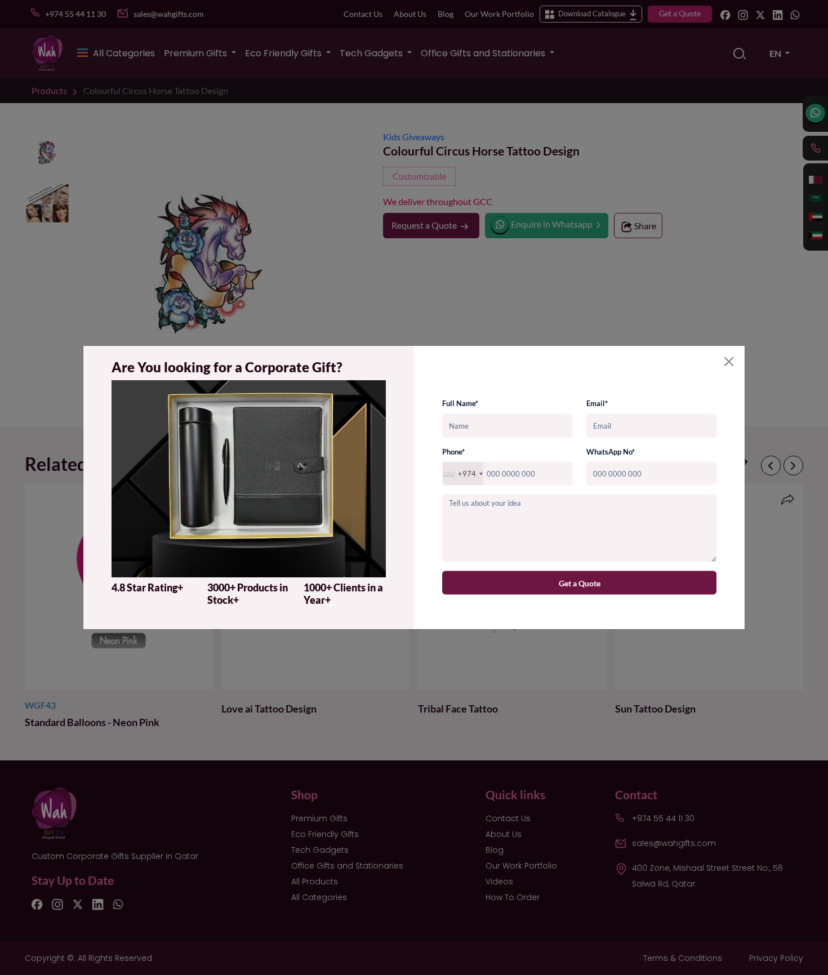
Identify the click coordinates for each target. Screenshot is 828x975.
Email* (597, 403)
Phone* (453, 451)
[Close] (729, 362)
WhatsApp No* (610, 451)
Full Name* (460, 403)
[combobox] (463, 474)
